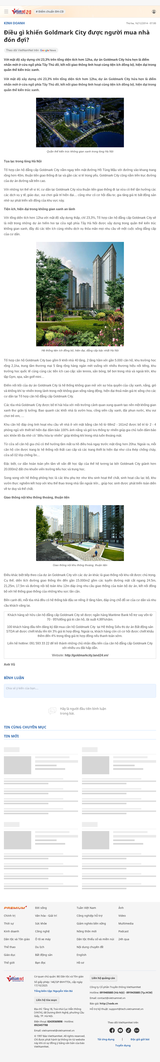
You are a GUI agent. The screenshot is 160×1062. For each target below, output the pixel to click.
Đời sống (41, 908)
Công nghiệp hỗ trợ (89, 915)
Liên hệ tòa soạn (46, 1000)
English (81, 955)
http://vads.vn (109, 1003)
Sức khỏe (41, 923)
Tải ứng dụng (106, 1039)
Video (122, 915)
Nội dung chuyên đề (90, 947)
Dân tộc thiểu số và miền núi (95, 939)
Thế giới (9, 962)
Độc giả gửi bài (140, 1039)
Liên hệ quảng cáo (103, 978)
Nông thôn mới (87, 931)
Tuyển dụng (123, 1045)
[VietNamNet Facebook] (112, 1032)
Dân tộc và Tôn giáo (17, 939)
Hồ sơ (80, 962)
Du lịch (39, 947)
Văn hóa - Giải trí (46, 915)
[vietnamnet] (21, 13)
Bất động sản (43, 955)
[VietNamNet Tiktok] (128, 1032)
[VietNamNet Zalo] (136, 1032)
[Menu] (6, 11)
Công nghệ (42, 931)
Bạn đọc (40, 962)
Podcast (123, 931)
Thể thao (9, 947)
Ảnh (121, 908)
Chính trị (9, 915)
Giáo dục (9, 955)
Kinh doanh (14, 23)
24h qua (123, 939)
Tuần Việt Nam (86, 908)
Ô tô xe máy (43, 939)
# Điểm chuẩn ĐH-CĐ (50, 11)
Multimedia (125, 923)
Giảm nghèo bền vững (91, 923)
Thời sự (9, 923)
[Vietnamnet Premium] (15, 909)
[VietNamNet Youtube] (120, 1032)
